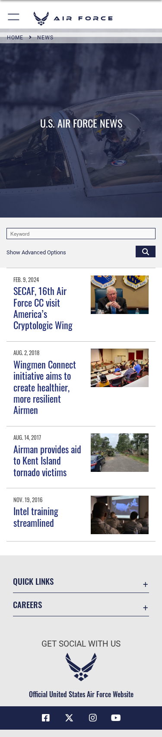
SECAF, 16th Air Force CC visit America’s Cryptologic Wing (43, 308)
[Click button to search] (146, 251)
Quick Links (33, 581)
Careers (27, 604)
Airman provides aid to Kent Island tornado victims (47, 460)
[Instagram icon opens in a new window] (92, 717)
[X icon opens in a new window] (69, 717)
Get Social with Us (81, 644)
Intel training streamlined (35, 516)
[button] (14, 18)
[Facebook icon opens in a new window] (45, 717)
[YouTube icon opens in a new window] (116, 717)
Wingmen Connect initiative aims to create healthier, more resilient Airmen (44, 387)
